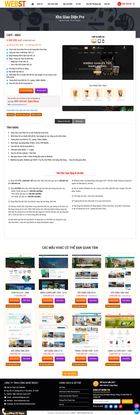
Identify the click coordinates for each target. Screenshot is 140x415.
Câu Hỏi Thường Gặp (93, 4)
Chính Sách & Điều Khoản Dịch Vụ (69, 392)
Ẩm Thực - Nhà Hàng (22, 115)
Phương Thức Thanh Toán (67, 400)
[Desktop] (94, 41)
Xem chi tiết (14, 300)
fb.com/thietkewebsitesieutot (24, 404)
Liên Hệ (107, 4)
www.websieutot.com (21, 400)
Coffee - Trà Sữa (36, 115)
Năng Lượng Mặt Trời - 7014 (53, 292)
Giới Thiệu (62, 387)
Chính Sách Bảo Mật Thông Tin (68, 396)
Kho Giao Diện (53, 4)
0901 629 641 (17, 394)
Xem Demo (42, 90)
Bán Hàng (11, 115)
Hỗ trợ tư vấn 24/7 (107, 382)
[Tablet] (99, 41)
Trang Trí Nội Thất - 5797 (87, 350)
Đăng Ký (127, 401)
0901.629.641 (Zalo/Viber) (26, 101)
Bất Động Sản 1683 (120, 292)
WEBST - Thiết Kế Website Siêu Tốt (82, 413)
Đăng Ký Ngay (27, 90)
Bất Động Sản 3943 (20, 350)
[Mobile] (103, 41)
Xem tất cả (71, 373)
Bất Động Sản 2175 (53, 350)
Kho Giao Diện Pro (75, 20)
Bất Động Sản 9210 (87, 292)
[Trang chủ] (32, 3)
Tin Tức (78, 4)
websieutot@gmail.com (19, 104)
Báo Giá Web (67, 4)
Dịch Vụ (40, 4)
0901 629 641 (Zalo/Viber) (109, 385)
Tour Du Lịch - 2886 (20, 292)
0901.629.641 (127, 4)
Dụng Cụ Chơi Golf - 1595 (120, 350)
